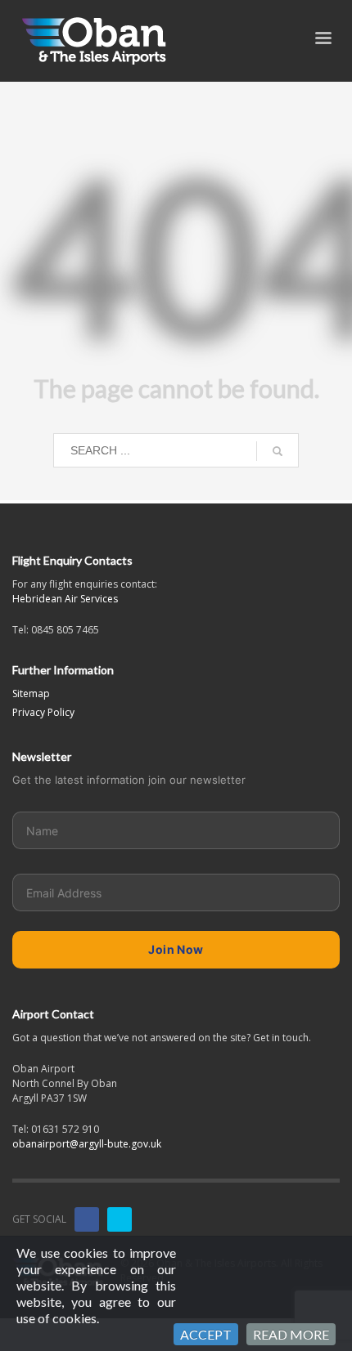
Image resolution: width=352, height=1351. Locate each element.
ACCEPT (206, 1334)
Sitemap (31, 693)
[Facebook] (86, 1219)
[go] (277, 451)
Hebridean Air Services (65, 599)
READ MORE (291, 1334)
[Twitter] (119, 1219)
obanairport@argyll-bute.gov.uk (86, 1144)
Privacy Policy (43, 712)
